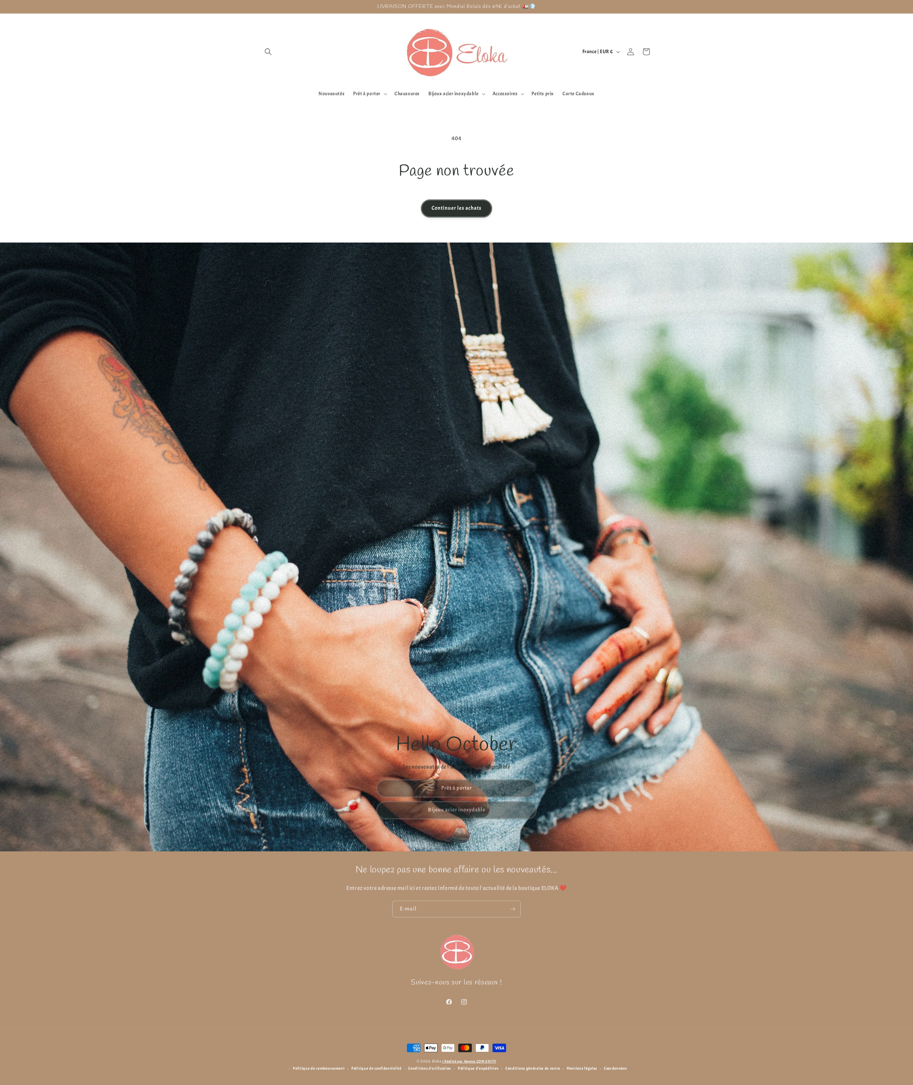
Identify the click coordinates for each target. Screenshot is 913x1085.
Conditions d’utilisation (429, 1068)
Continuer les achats (456, 208)
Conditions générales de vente (532, 1068)
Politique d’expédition (478, 1068)
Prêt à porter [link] (456, 788)
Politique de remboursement (319, 1068)
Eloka (437, 1061)
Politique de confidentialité (376, 1068)
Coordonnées (615, 1068)
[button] (268, 52)
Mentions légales (582, 1068)
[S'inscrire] (512, 909)
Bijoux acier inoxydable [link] (456, 809)
